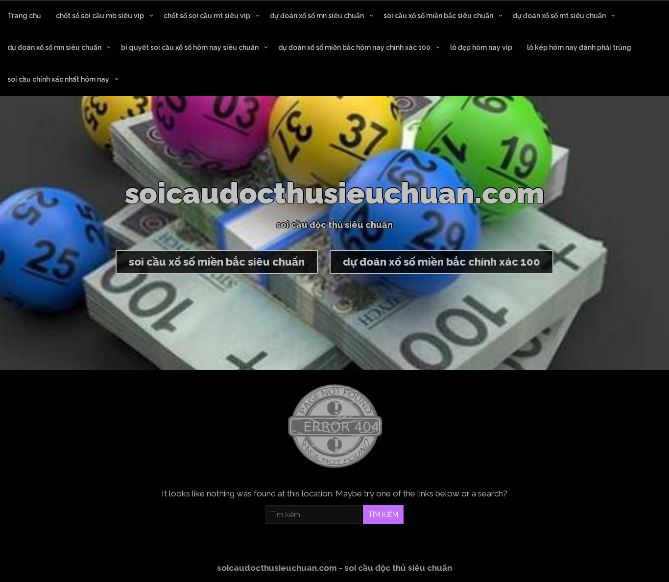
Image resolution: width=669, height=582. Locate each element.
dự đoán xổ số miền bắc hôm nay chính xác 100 (354, 47)
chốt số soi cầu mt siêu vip (207, 16)
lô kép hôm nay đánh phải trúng (579, 47)
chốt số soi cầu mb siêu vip (100, 16)
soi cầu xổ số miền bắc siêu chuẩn (438, 16)
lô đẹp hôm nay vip (481, 47)
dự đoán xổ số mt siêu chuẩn (559, 16)
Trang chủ (24, 16)
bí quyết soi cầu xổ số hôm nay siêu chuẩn (190, 47)
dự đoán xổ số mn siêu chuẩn (317, 16)
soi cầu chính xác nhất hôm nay (58, 79)
